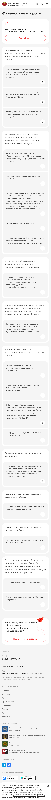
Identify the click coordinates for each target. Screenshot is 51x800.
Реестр (5, 709)
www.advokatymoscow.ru (12, 679)
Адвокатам (6, 698)
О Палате (6, 694)
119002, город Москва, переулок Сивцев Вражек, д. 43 (24, 673)
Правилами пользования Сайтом (24, 796)
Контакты (6, 716)
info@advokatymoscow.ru (12, 666)
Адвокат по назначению (11, 713)
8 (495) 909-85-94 (11, 659)
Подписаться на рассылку (25, 639)
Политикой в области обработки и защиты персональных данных (23, 796)
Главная (5, 690)
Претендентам (8, 702)
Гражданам (6, 705)
